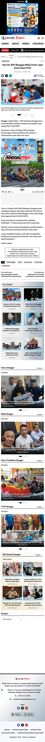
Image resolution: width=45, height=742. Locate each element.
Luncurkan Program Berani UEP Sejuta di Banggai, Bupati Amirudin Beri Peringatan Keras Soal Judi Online (21, 402)
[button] (38, 38)
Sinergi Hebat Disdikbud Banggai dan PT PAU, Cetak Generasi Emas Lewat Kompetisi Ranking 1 (19, 495)
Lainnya (39, 368)
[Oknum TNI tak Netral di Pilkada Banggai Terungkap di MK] (33, 344)
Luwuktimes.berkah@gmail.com (24, 699)
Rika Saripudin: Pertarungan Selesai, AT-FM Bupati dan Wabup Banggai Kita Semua (33, 330)
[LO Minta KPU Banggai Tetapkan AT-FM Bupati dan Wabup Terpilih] (12, 319)
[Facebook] (2, 75)
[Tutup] (26, 1)
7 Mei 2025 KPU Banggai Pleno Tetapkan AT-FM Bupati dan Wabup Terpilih (33, 305)
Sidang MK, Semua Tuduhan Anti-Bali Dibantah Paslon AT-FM (12, 354)
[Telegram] (10, 75)
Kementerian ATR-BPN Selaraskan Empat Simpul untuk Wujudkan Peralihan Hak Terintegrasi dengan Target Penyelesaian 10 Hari (32, 604)
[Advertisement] (22, 648)
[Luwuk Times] (13, 38)
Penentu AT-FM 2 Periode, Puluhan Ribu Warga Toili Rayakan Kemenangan (12, 305)
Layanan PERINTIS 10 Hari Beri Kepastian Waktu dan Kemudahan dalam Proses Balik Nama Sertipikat (33, 580)
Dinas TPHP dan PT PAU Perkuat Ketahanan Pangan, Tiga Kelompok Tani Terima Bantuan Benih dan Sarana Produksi (22, 541)
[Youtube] (26, 708)
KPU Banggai (11, 262)
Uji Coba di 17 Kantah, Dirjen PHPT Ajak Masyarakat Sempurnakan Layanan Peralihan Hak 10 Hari (12, 604)
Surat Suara (6, 266)
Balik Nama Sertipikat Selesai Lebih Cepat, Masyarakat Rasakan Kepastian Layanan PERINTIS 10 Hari (12, 580)
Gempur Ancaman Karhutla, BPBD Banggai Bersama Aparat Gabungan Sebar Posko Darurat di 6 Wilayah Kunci (22, 448)
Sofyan (19, 72)
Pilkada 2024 (5, 61)
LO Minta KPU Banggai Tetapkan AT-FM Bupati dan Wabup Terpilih (12, 330)
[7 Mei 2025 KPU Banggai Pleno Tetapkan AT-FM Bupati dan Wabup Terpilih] (33, 295)
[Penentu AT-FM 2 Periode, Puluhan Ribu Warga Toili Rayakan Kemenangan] (12, 295)
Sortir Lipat (39, 262)
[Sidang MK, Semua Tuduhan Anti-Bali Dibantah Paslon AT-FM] (12, 344)
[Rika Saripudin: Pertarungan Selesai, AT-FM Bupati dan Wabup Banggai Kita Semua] (33, 319)
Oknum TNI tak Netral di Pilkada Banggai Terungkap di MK (33, 354)
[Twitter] (6, 75)
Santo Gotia (28, 262)
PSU (20, 262)
